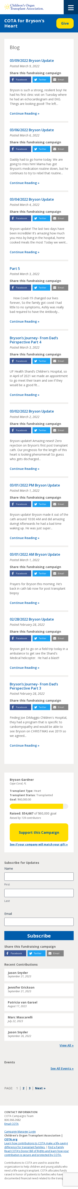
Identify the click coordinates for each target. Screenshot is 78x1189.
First (7, 884)
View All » (67, 1045)
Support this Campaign (39, 832)
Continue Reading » (24, 113)
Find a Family (56, 1147)
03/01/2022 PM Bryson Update (35, 485)
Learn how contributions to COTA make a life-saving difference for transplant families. (36, 1145)
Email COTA (11, 1124)
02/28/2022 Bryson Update (32, 619)
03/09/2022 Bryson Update (32, 60)
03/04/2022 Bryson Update (32, 199)
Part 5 (15, 268)
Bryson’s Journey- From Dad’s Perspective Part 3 (34, 686)
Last (7, 901)
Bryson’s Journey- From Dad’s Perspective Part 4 (34, 340)
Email (8, 914)
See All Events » (62, 1068)
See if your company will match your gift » (39, 844)
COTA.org (10, 1139)
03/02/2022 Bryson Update (32, 411)
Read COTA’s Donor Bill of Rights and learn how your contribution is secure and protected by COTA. (36, 1153)
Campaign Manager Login (20, 1131)
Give (65, 23)
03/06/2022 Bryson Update (32, 130)
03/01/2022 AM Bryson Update (35, 554)
